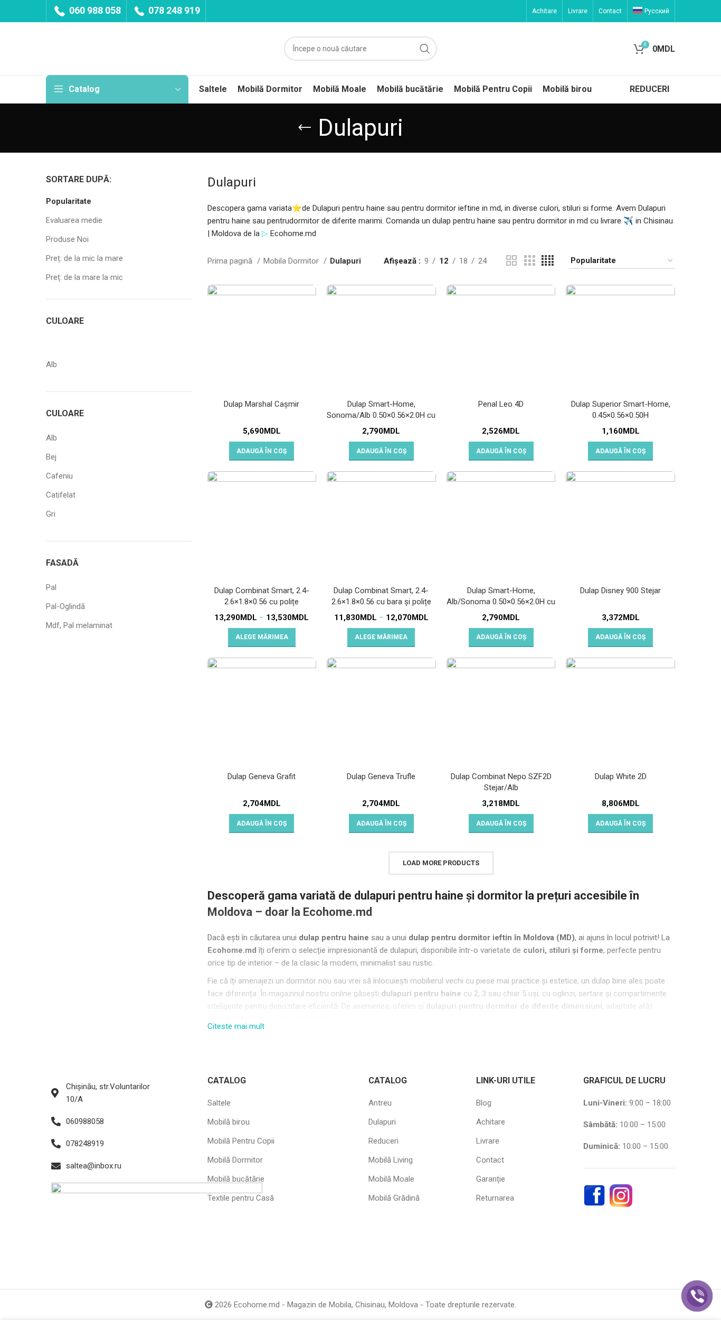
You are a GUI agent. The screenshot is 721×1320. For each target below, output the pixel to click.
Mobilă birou (228, 1122)
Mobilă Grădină (394, 1198)
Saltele (219, 1103)
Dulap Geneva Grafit (261, 776)
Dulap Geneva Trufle (381, 776)
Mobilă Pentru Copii (240, 1141)
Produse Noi (67, 239)
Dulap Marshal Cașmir (261, 404)
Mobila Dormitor (292, 261)
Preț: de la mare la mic (84, 277)
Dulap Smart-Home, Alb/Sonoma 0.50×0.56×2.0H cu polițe (501, 601)
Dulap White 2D (621, 776)
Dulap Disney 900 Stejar (620, 590)
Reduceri (383, 1141)
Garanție (490, 1179)
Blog (483, 1103)
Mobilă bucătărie (235, 1179)
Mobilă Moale (391, 1179)
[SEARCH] (425, 48)
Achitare (490, 1122)
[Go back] (304, 127)
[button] (261, 451)
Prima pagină (230, 261)
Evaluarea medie (74, 220)
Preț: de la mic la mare (84, 258)
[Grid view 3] (529, 261)
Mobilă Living (390, 1160)
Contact (490, 1160)
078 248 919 (173, 10)
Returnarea (495, 1198)
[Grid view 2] (511, 261)
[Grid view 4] (548, 261)
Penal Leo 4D (501, 404)
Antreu (380, 1103)
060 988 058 (94, 10)
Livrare (487, 1141)
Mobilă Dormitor (235, 1160)
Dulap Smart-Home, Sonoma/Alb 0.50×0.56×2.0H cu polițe (381, 415)
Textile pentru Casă (240, 1198)
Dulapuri (382, 1122)
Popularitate (68, 201)
